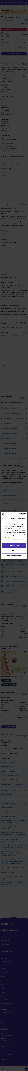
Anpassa (13, 550)
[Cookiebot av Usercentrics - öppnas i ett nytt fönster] (19, 514)
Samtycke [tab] (4, 518)
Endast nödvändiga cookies (14, 555)
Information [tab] (12, 518)
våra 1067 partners (11, 526)
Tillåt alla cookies (14, 545)
